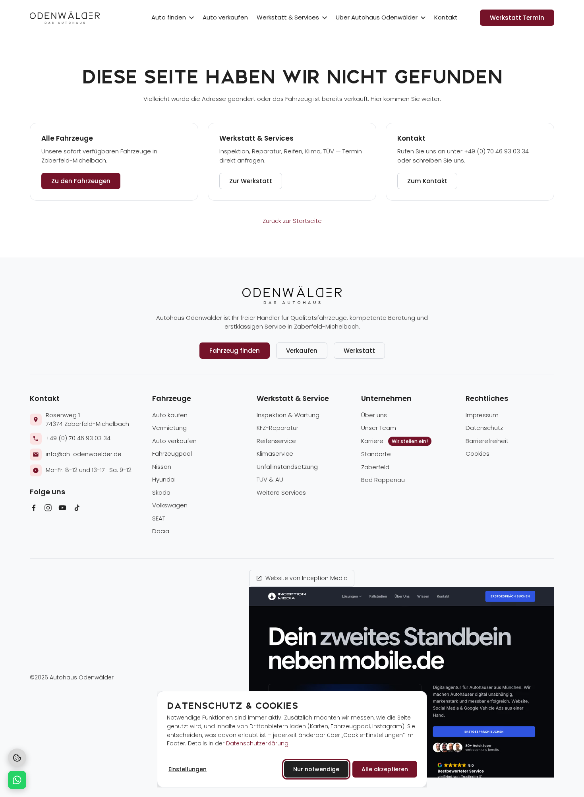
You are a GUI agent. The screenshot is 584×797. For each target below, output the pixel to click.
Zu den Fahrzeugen (80, 181)
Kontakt (446, 17)
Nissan (161, 466)
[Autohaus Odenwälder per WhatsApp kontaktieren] (17, 780)
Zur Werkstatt (250, 181)
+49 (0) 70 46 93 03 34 (78, 438)
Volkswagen (170, 505)
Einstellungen (187, 769)
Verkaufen (301, 350)
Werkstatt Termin (517, 18)
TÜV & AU (270, 479)
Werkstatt (359, 350)
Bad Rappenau (383, 480)
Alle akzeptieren (385, 769)
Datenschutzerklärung (257, 743)
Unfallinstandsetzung (287, 466)
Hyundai (164, 479)
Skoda (161, 492)
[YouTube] (62, 509)
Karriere (394, 441)
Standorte (376, 454)
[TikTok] (77, 509)
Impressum (482, 415)
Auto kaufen (170, 415)
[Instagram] (48, 509)
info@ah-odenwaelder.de (84, 454)
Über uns (374, 415)
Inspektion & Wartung (288, 415)
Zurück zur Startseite (292, 221)
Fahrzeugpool (172, 453)
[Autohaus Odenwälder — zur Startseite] (65, 17)
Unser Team (378, 428)
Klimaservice (275, 453)
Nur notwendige (316, 769)
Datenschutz (484, 428)
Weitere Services (281, 492)
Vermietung (169, 428)
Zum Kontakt (427, 181)
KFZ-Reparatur (277, 428)
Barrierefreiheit (487, 441)
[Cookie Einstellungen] (17, 758)
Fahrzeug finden (234, 350)
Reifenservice (276, 441)
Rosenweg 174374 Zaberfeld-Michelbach (87, 419)
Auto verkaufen (225, 17)
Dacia (160, 531)
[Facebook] (34, 509)
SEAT (158, 518)
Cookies (477, 453)
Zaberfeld (375, 467)
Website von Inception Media (306, 578)
